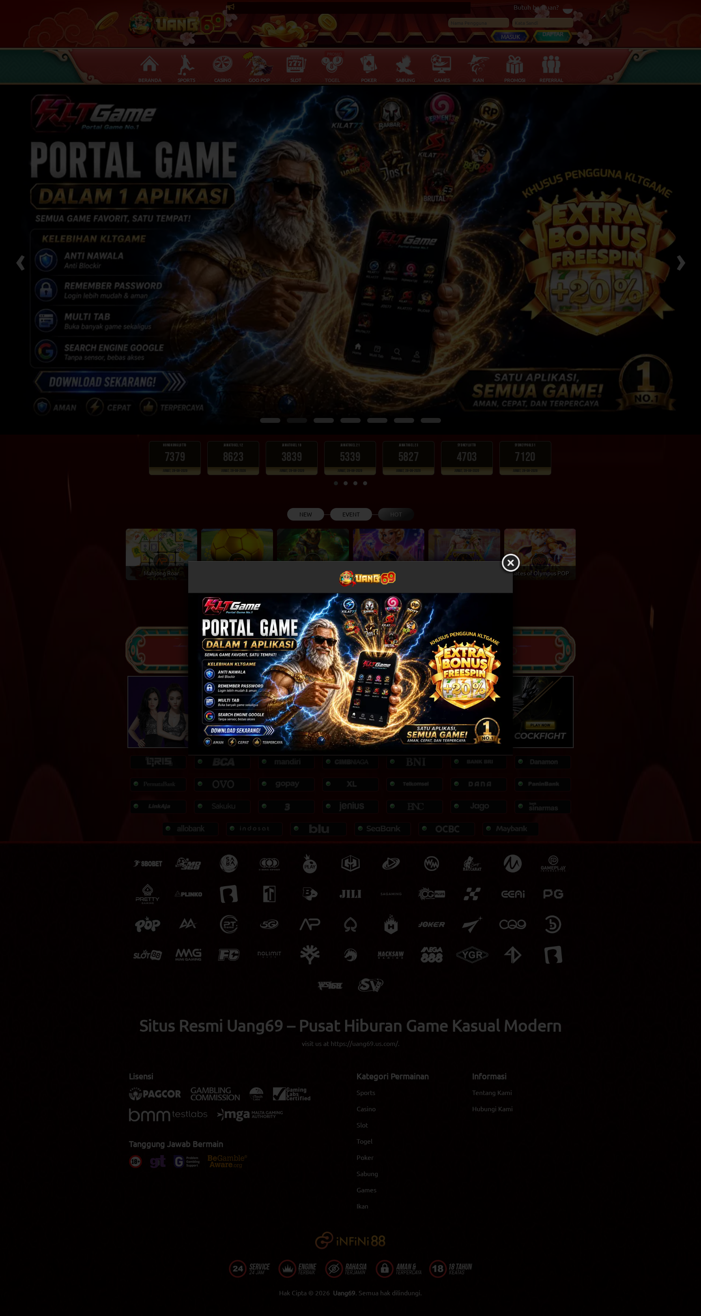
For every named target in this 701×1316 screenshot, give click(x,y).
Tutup (511, 563)
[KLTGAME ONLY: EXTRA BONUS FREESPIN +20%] (350, 674)
